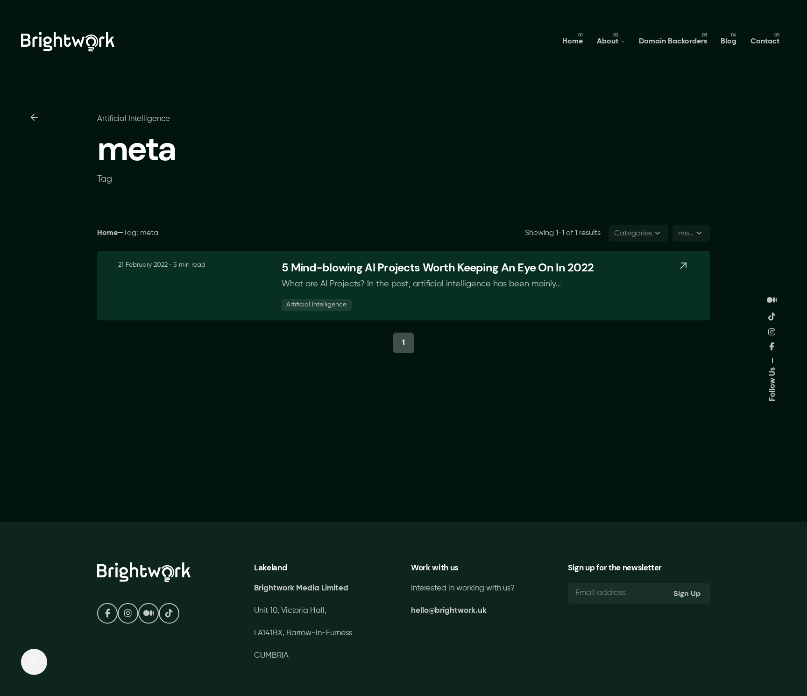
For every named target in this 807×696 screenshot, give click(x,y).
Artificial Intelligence (133, 119)
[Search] (34, 662)
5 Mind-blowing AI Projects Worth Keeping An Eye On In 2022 (438, 267)
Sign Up (687, 593)
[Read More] (683, 265)
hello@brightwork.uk (449, 611)
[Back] (34, 117)
